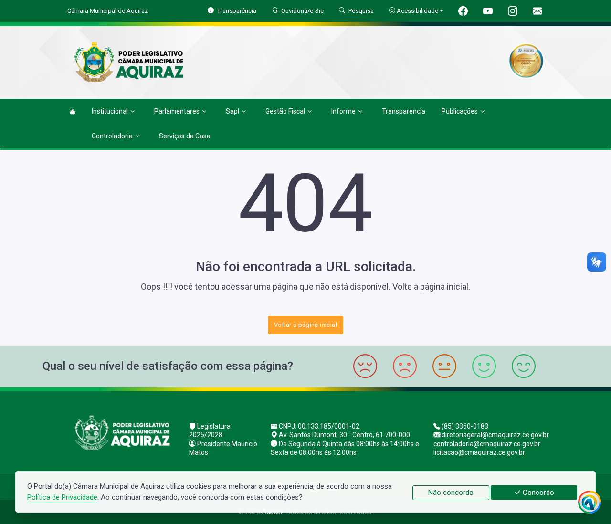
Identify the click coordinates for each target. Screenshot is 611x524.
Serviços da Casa (185, 136)
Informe (343, 111)
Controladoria (112, 136)
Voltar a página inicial (305, 324)
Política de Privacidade (62, 497)
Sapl (232, 111)
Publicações (460, 111)
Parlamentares (177, 111)
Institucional (110, 111)
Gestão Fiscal (285, 111)
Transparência (403, 111)
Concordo (537, 492)
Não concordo (451, 492)
